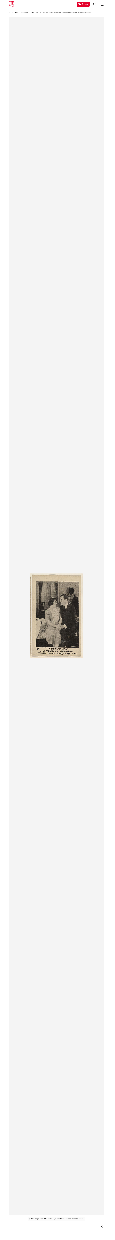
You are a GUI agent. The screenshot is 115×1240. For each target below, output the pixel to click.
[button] (102, 1226)
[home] (10, 12)
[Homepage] (11, 4)
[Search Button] (94, 4)
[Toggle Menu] (102, 4)
